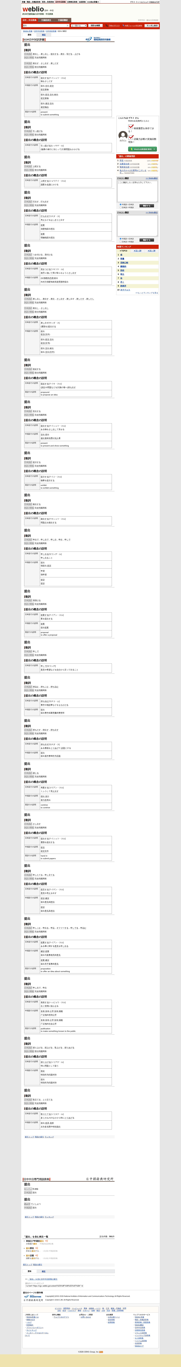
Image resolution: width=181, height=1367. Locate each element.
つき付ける (38, 254)
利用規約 (29, 1325)
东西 (51, 438)
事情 (61, 713)
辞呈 (122, 160)
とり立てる (48, 1099)
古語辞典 (82, 2)
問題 (68, 149)
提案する (45, 615)
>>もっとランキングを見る (147, 293)
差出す (36, 63)
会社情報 (111, 1319)
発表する (45, 1002)
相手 (43, 273)
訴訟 (43, 387)
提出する (55, 54)
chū (36, 1189)
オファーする (62, 928)
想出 (43, 796)
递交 (47, 103)
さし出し (45, 308)
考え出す (55, 791)
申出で (36, 539)
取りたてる (46, 1114)
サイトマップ (31, 1330)
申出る (46, 928)
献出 (56, 94)
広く (43, 1006)
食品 (98, 1310)
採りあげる (69, 1047)
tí (33, 1189)
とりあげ (55, 748)
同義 (41, 67)
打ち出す (45, 201)
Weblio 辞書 (27, 31)
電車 (85, 1308)
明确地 (44, 237)
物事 (43, 149)
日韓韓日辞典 (72, 2)
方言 (108, 1310)
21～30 (151, 251)
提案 (43, 225)
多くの (44, 1118)
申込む (83, 928)
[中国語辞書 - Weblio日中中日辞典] (33, 11)
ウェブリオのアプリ (61, 1317)
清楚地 (44, 229)
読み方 (27, 1204)
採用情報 (111, 1322)
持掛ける (37, 600)
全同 (39, 57)
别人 (57, 438)
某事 (49, 955)
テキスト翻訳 (123, 178)
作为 (55, 756)
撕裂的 (123, 266)
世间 (51, 1015)
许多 (45, 1127)
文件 (47, 334)
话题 (59, 756)
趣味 (79, 1310)
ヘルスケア (72, 1310)
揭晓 (61, 1011)
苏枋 (122, 270)
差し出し (45, 54)
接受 (59, 282)
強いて (50, 273)
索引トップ (29, 1137)
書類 (43, 326)
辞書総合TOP (154, 2)
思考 (47, 800)
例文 (44, 35)
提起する (37, 369)
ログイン (143, 2)
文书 (47, 343)
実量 (122, 259)
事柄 (47, 748)
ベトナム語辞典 (141, 1341)
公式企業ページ (114, 1317)
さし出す (45, 63)
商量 (55, 713)
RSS (101, 1352)
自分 (59, 670)
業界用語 (66, 1308)
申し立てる (50, 875)
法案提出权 (125, 164)
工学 (107, 1308)
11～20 (137, 251)
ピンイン (28, 1189)
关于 (47, 964)
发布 (47, 1011)
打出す (36, 201)
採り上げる (38, 1047)
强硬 (49, 282)
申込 (53, 928)
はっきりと (56, 220)
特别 (43, 1075)
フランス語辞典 (141, 1333)
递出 (43, 438)
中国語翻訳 (63, 20)
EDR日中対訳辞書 (34, 39)
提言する (45, 889)
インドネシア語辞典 (142, 1335)
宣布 (56, 1011)
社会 (51, 1024)
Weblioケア (139, 1346)
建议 (47, 898)
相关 (53, 955)
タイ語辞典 (139, 1338)
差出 (62, 54)
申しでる (74, 928)
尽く (122, 282)
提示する (37, 462)
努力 (43, 800)
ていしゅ (35, 1204)
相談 (49, 705)
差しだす (55, 63)
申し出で (45, 539)
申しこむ (37, 928)
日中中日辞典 (60, 2)
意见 (47, 902)
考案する (45, 787)
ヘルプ (29, 1322)
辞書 (23, 2)
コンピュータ (77, 1308)
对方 (45, 282)
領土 (122, 274)
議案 (43, 184)
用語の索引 (39, 1137)
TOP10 (123, 251)
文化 (59, 1310)
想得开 (123, 286)
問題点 (44, 522)
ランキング (49, 1137)
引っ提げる (38, 131)
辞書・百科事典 (118, 1310)
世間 (47, 1006)
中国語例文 (46, 20)
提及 (47, 1123)
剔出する (37, 504)
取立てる (37, 1099)
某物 (47, 89)
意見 (43, 670)
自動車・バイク (95, 1308)
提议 (49, 566)
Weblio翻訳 (139, 1325)
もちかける (63, 705)
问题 (51, 1075)
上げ (76, 54)
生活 (64, 1310)
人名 (103, 1310)
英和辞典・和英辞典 (142, 1322)
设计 (47, 796)
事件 (43, 705)
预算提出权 (125, 167)
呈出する (37, 411)
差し (68, 299)
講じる (36, 773)
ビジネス (58, 1308)
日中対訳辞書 (51, 31)
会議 (49, 184)
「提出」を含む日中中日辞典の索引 (42, 1279)
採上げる (49, 1047)
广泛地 (44, 1015)
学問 (124, 1308)
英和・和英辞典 (48, 2)
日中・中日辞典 (29, 20)
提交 (52, 86)
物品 (47, 107)
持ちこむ (45, 687)
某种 (47, 438)
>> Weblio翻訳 (152, 178)
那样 (62, 282)
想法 (53, 229)
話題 (63, 748)
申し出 (54, 539)
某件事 (48, 756)
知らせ (54, 1006)
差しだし (90, 299)
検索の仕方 (30, 1319)
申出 (61, 539)
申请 (43, 571)
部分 (37, 67)
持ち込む (55, 687)
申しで (67, 539)
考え (43, 220)
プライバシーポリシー (34, 1327)
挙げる (69, 54)
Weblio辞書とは (32, 1317)
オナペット (125, 290)
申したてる (38, 875)
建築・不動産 (116, 1308)
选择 (52, 1123)
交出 (47, 86)
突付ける (49, 254)
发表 (43, 1011)
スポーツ (86, 1310)
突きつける (46, 269)
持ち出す (72, 387)
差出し (36, 54)
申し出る (45, 554)
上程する (37, 166)
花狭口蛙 (124, 262)
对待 (55, 1075)
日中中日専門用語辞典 (36, 1179)
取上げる (59, 1047)
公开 (52, 1011)
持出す (46, 730)
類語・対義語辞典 (33, 2)
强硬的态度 (48, 278)
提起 (43, 1071)
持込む (36, 687)
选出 (59, 1127)
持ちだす (37, 730)
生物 (93, 1310)
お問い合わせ (86, 1317)
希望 (49, 670)
